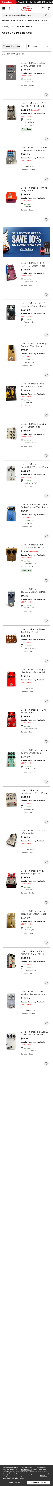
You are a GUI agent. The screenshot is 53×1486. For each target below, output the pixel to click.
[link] (35, 64)
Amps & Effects (18, 20)
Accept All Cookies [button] (38, 1482)
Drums (44, 20)
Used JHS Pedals (24, 27)
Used (12, 27)
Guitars (5, 20)
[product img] (11, 72)
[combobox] (38, 46)
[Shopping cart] (49, 8)
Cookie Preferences (15, 1478)
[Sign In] (43, 8)
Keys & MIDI (33, 20)
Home (5, 27)
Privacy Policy (26, 1470)
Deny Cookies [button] (14, 1482)
